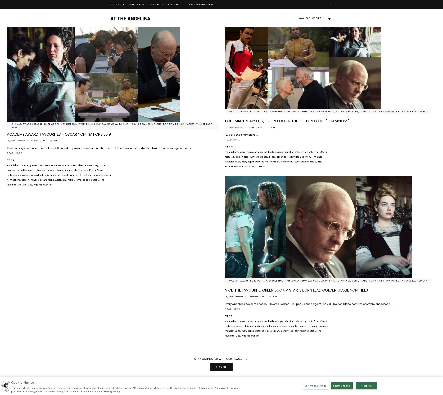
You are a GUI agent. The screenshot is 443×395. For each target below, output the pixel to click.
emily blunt (306, 152)
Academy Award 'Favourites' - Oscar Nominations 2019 (59, 134)
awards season (33, 124)
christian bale (81, 170)
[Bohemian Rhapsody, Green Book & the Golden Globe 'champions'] (303, 66)
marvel (77, 175)
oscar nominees (30, 180)
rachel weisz (54, 180)
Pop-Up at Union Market (179, 124)
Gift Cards (156, 4)
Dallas (90, 124)
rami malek (68, 180)
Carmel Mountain (74, 124)
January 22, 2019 (37, 141)
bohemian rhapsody (45, 170)
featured (11, 175)
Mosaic (134, 124)
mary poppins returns (253, 161)
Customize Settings (315, 385)
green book (37, 175)
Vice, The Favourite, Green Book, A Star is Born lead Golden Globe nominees (296, 290)
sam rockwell (302, 161)
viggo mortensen (43, 184)
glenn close (23, 175)
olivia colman (97, 175)
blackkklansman (25, 170)
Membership (136, 4)
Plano (158, 124)
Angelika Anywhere (201, 4)
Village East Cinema (414, 112)
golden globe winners (247, 157)
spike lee (87, 180)
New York (146, 124)
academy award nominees (35, 165)
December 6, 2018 (256, 297)
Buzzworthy (52, 124)
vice (30, 184)
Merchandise (176, 4)
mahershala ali (64, 175)
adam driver (76, 165)
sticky (96, 180)
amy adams (261, 152)
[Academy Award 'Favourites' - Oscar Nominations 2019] (93, 73)
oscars (43, 180)
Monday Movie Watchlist (112, 124)
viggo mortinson (250, 335)
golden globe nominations (250, 326)
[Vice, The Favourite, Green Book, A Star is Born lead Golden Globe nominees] (318, 228)
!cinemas (16, 124)
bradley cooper (65, 170)
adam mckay (91, 165)
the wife (22, 184)
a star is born (13, 165)
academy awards (60, 165)
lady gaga (50, 175)
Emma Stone (96, 170)
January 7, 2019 (254, 127)
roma (78, 180)
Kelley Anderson (18, 141)
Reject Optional (341, 385)
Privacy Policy (111, 391)
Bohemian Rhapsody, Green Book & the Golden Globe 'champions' (287, 121)
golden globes (267, 157)
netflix (85, 175)
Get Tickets (116, 4)
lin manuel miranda (312, 157)
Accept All (366, 385)
